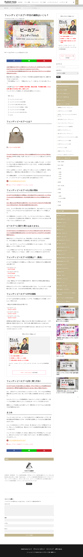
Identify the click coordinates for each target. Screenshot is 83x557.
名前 (5, 517)
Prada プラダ (61, 271)
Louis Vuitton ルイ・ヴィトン (64, 219)
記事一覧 (28, 483)
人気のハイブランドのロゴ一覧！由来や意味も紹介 (67, 373)
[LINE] (29, 60)
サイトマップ (49, 549)
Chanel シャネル (61, 215)
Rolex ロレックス (62, 236)
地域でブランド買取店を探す (64, 158)
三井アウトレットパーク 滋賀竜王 (65, 126)
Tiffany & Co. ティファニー (64, 240)
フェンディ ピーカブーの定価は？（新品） (18, 107)
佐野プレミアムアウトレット (64, 130)
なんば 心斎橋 (62, 198)
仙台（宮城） (61, 165)
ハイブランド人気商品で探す (15, 8)
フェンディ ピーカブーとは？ (15, 99)
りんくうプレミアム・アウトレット (66, 123)
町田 (60, 178)
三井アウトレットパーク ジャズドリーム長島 (68, 137)
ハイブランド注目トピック (64, 93)
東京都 (59, 168)
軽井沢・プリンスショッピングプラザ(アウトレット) (67, 115)
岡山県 (59, 201)
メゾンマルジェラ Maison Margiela (65, 297)
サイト (6, 528)
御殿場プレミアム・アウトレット (65, 107)
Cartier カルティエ (62, 233)
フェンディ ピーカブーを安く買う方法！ (17, 112)
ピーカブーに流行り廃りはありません (17, 104)
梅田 (60, 196)
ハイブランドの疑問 (62, 89)
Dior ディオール (61, 226)
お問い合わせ (58, 549)
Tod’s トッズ (61, 282)
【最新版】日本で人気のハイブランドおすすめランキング (67, 338)
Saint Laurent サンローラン (64, 247)
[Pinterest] (44, 60)
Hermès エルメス (62, 222)
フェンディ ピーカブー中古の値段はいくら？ (31, 8)
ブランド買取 (27, 2)
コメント (7, 503)
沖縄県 (59, 205)
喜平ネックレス (61, 100)
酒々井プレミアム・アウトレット (65, 133)
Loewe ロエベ (61, 275)
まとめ (10, 114)
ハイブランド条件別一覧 (63, 97)
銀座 (60, 172)
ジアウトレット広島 (62, 147)
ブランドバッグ (35, 2)
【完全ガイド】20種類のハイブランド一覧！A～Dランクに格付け (66, 320)
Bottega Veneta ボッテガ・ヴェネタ (66, 257)
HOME (7, 8)
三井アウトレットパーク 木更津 (65, 111)
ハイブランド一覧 (63, 2)
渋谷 (60, 176)
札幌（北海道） (61, 161)
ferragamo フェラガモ (63, 289)
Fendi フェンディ (61, 254)
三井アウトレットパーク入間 (64, 144)
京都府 (59, 189)
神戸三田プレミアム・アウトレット (66, 119)
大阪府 (59, 192)
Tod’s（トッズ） (60, 356)
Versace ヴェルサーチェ (63, 268)
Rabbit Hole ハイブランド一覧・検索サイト (46, 552)
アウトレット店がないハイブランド (66, 154)
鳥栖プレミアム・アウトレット (65, 151)
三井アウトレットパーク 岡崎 (64, 140)
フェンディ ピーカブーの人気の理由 (16, 101)
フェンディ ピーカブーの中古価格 (16, 109)
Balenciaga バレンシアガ (63, 261)
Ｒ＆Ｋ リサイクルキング (26, 372)
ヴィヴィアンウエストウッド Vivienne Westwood (66, 293)
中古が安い (20, 2)
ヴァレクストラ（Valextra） (64, 301)
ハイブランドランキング (52, 2)
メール (6, 523)
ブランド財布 (43, 2)
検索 (58, 76)
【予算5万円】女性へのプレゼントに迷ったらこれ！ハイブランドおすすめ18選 (67, 391)
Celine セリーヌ (62, 243)
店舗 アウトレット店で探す (64, 104)
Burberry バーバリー (62, 250)
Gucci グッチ (61, 229)
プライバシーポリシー (39, 549)
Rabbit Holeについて (26, 549)
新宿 (60, 174)
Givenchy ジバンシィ (62, 264)
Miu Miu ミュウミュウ (63, 278)
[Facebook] (14, 60)
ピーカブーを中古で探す (14, 147)
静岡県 (59, 182)
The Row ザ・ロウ (62, 285)
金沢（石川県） (61, 185)
